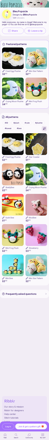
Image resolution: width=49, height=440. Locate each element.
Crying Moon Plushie (14, 101)
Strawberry (33, 248)
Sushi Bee (9, 218)
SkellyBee (9, 187)
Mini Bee (9, 278)
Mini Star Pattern (36, 71)
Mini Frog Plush (35, 101)
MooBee (32, 218)
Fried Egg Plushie (13, 71)
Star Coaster (34, 157)
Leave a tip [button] (37, 30)
